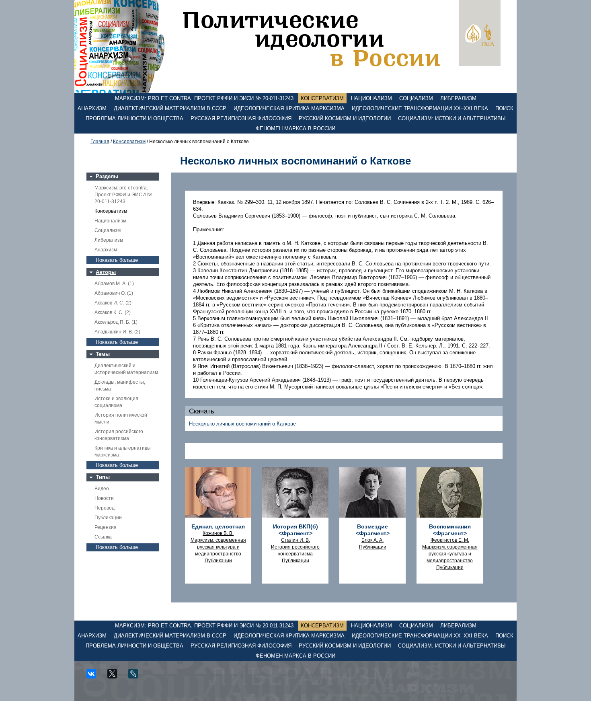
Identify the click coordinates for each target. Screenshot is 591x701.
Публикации (108, 517)
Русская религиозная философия (241, 118)
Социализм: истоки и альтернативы (452, 118)
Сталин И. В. (295, 540)
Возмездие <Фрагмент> (373, 530)
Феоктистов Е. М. (450, 540)
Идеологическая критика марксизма (289, 108)
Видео (101, 488)
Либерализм (458, 98)
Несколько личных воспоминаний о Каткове (242, 424)
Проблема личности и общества (134, 118)
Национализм (371, 98)
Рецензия (105, 527)
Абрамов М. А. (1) (114, 283)
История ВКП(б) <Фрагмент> (295, 530)
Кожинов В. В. (218, 533)
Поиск (504, 108)
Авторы (106, 272)
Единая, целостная (218, 526)
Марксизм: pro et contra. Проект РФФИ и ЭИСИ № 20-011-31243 (204, 98)
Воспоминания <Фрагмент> (450, 530)
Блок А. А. (372, 540)
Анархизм (92, 108)
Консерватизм (322, 98)
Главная (99, 141)
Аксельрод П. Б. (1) (115, 322)
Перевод (104, 508)
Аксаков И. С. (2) (112, 303)
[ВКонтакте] (94, 676)
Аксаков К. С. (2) (112, 312)
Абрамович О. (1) (113, 293)
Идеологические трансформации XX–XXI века (420, 108)
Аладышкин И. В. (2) (117, 332)
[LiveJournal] (136, 676)
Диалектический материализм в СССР (170, 108)
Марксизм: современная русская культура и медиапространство (218, 547)
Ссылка (103, 537)
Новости (104, 498)
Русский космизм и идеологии (345, 118)
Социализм (416, 98)
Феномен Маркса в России (295, 128)
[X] (115, 676)
